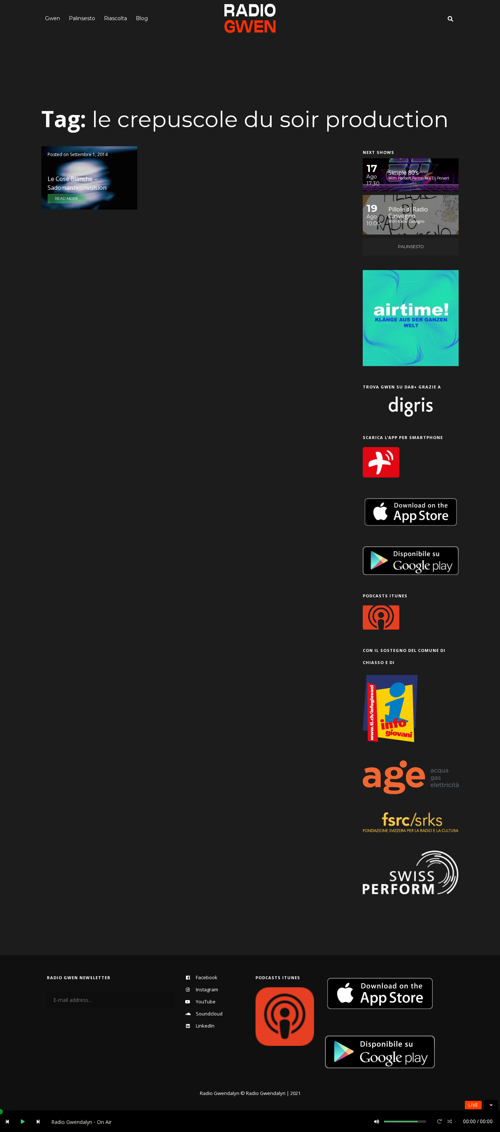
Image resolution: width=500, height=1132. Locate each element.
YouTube (206, 1001)
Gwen (52, 18)
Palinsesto (82, 18)
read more (66, 198)
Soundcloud (209, 1013)
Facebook (206, 977)
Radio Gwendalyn (219, 1093)
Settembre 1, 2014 (89, 154)
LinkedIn (205, 1025)
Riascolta (115, 18)
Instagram (207, 989)
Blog (142, 18)
